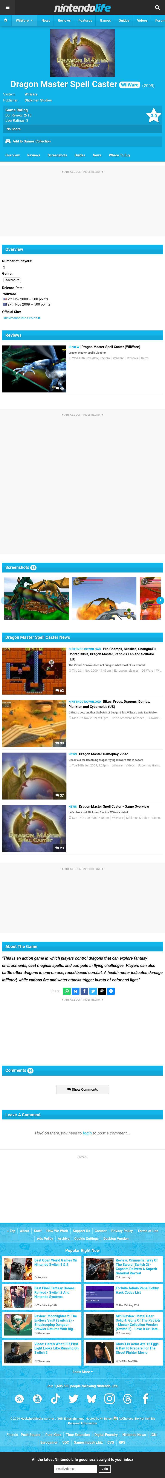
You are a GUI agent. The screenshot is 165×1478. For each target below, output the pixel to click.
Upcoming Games (150, 765)
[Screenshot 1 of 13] (36, 598)
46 (61, 388)
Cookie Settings (86, 1239)
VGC (65, 1442)
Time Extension (78, 1435)
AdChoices (125, 1418)
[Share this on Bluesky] (75, 991)
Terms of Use (148, 1231)
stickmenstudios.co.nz (20, 318)
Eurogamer (49, 1442)
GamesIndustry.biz (88, 1442)
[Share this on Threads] (102, 991)
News (97, 155)
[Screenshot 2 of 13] (104, 598)
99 (61, 743)
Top (12, 1231)
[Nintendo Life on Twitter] (73, 1399)
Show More (81, 1372)
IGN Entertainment (71, 1418)
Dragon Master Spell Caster (75, 84)
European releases (126, 670)
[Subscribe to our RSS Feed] (19, 1399)
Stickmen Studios (38, 100)
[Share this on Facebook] (84, 991)
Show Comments (84, 1089)
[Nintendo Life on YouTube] (37, 1399)
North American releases (128, 718)
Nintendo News (134, 1435)
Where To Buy (119, 155)
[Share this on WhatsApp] (67, 991)
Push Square (31, 1435)
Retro (144, 358)
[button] (160, 600)
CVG (110, 1442)
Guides (80, 155)
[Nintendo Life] (82, 7)
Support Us (81, 1231)
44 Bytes (106, 1418)
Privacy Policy (122, 1231)
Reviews (33, 155)
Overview (12, 155)
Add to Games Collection (31, 141)
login (87, 1133)
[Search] (157, 7)
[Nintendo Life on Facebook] (146, 1399)
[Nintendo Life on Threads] (128, 1399)
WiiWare (31, 94)
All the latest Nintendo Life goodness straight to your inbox (82, 1459)
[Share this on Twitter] (93, 991)
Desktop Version (116, 1239)
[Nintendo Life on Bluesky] (91, 1399)
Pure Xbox (53, 1435)
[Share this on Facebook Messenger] (111, 991)
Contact (101, 1231)
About (24, 1231)
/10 (27, 115)
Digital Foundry (106, 1435)
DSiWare (147, 670)
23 (61, 848)
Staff (38, 1231)
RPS (122, 1442)
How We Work (57, 1231)
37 (61, 796)
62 (61, 691)
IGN (153, 1435)
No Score (13, 129)
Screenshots (57, 155)
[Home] (6, 20)
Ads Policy (45, 1239)
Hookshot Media (32, 1418)
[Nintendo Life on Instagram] (110, 1399)
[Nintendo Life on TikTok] (55, 1399)
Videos (130, 765)
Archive (64, 1239)
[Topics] (7, 7)
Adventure (12, 280)
